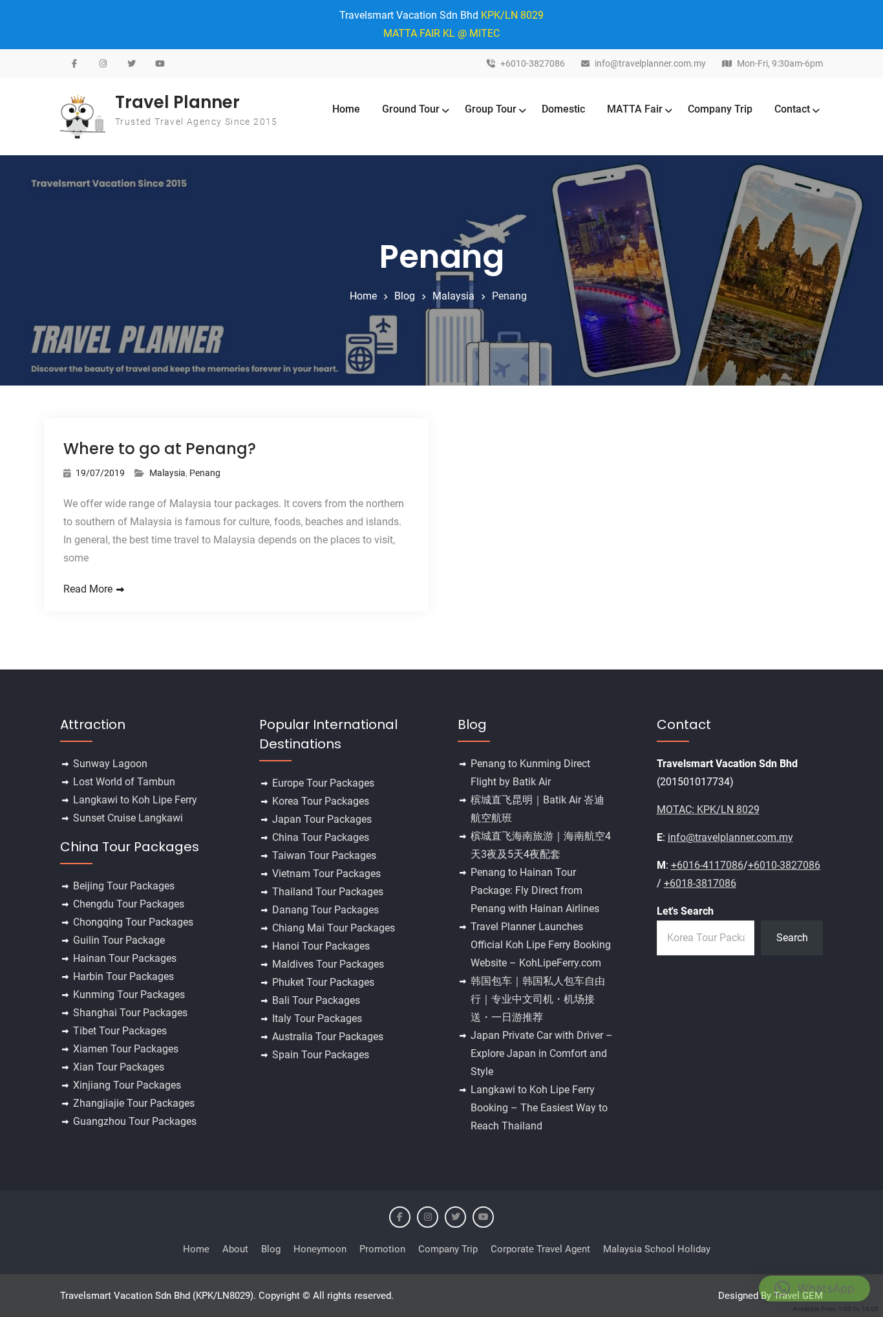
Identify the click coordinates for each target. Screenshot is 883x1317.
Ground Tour (411, 109)
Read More (87, 589)
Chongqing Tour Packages (133, 922)
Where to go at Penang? (159, 448)
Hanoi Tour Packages (321, 946)
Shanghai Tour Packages (130, 1013)
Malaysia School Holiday (656, 1249)
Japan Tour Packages (322, 819)
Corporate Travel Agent (540, 1249)
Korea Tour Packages (320, 801)
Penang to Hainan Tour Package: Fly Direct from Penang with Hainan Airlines (535, 890)
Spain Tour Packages (320, 1055)
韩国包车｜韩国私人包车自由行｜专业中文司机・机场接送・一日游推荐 (538, 999)
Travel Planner (177, 102)
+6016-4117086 (707, 865)
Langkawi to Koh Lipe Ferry (135, 800)
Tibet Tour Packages (120, 1031)
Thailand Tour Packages (327, 892)
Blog (271, 1249)
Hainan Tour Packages (124, 958)
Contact (792, 109)
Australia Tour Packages (327, 1036)
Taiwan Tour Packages (324, 855)
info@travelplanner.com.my (650, 63)
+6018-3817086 (700, 883)
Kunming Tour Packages (129, 994)
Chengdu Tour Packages (128, 904)
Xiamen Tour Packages (125, 1049)
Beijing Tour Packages (124, 886)
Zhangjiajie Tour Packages (134, 1103)
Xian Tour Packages (118, 1067)
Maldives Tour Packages (328, 964)
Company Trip (720, 109)
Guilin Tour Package (119, 940)
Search (792, 937)
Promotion (382, 1249)
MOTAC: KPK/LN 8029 (708, 809)
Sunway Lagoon (110, 763)
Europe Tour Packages (323, 783)
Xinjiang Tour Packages (127, 1085)
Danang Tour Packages (325, 910)
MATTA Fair (635, 109)
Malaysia (167, 473)
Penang (204, 473)
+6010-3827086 (532, 63)
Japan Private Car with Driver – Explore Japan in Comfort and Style (542, 1053)
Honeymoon (319, 1249)
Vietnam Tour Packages (326, 873)
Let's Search (685, 911)
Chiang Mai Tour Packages (333, 928)
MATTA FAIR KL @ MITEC (441, 33)
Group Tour (490, 109)
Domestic (563, 109)
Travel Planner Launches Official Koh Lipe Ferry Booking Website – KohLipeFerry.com (541, 944)
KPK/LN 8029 (512, 15)
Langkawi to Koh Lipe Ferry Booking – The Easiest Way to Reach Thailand (539, 1107)
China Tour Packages (320, 837)
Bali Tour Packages (316, 1000)
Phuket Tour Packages (323, 982)
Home (346, 109)
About (235, 1249)
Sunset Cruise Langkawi (128, 818)
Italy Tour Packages (317, 1018)
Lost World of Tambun (124, 782)
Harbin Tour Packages (123, 976)
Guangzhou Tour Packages (135, 1121)
